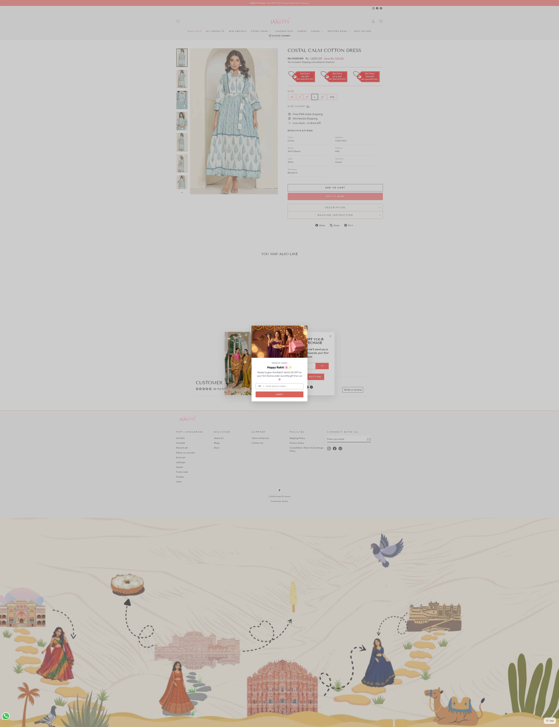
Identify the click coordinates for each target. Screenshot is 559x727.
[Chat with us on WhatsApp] (5, 716)
